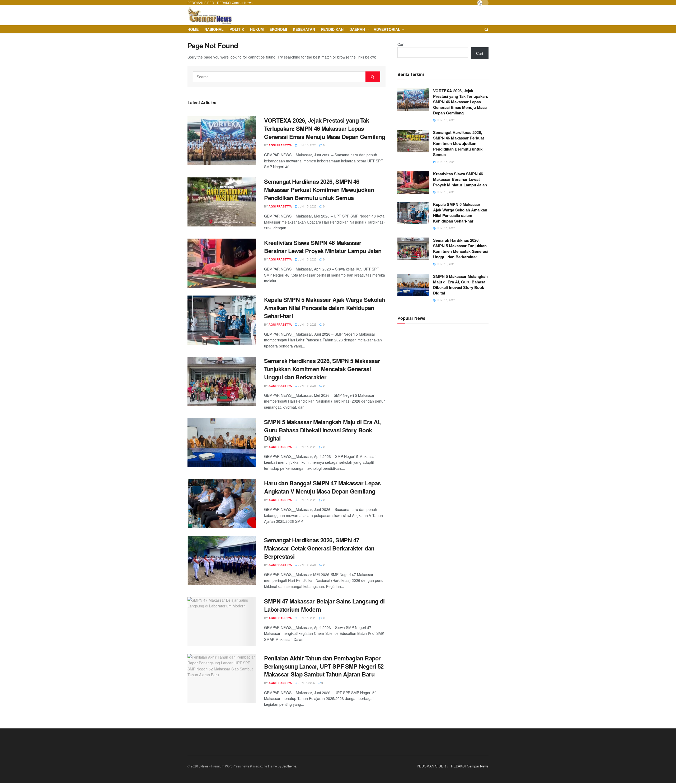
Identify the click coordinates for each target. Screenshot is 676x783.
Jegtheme (289, 766)
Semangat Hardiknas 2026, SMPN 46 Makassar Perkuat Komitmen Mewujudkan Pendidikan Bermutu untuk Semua (319, 189)
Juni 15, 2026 (306, 145)
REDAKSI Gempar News (234, 2)
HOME (193, 29)
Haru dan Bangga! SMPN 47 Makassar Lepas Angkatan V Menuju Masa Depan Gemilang (322, 487)
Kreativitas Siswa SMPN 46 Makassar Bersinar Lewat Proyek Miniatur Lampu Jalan (323, 246)
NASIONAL (214, 29)
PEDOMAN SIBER (200, 2)
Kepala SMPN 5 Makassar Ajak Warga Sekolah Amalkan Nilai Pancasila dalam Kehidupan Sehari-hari (324, 307)
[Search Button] (372, 76)
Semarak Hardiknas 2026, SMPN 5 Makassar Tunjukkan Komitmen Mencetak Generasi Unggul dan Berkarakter (322, 368)
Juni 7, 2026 (306, 682)
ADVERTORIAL (387, 29)
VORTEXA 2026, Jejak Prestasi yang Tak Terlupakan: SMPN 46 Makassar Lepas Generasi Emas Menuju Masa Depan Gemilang (324, 128)
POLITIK (236, 29)
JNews (204, 766)
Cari (400, 44)
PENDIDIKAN (332, 29)
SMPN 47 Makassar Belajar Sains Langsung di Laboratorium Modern (324, 605)
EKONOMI (278, 29)
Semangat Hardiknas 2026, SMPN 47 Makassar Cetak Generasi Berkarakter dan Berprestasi (319, 548)
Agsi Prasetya (280, 145)
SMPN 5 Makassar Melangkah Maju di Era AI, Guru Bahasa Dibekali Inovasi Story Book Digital (322, 430)
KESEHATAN (304, 29)
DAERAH (357, 29)
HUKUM (257, 29)
